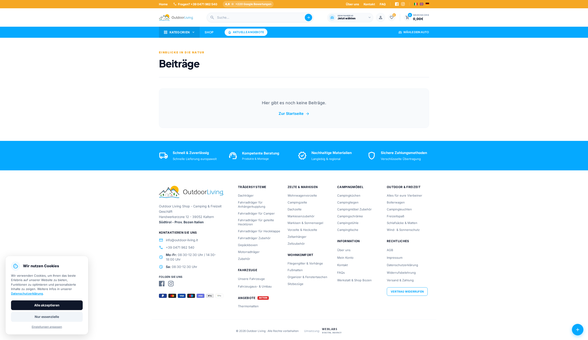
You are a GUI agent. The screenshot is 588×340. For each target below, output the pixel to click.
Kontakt (369, 4)
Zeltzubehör (296, 243)
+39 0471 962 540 (176, 247)
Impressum (394, 257)
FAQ (383, 4)
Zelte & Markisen (303, 187)
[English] (421, 4)
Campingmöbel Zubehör (354, 209)
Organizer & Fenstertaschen (307, 277)
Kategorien (179, 32)
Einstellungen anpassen (47, 326)
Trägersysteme (252, 187)
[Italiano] (416, 4)
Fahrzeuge (247, 270)
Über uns (352, 4)
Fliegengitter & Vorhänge (305, 263)
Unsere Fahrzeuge (251, 279)
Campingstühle (348, 223)
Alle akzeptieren (46, 305)
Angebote (247, 298)
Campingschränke (350, 216)
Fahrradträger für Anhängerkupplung (251, 204)
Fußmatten (295, 270)
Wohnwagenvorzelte (302, 195)
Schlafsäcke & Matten (402, 223)
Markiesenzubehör (301, 216)
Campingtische (347, 230)
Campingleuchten (399, 209)
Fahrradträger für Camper (256, 213)
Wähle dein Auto (413, 32)
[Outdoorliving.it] (176, 17)
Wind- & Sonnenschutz (403, 230)
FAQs (341, 272)
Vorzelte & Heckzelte (302, 230)
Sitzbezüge (295, 284)
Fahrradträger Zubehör (254, 238)
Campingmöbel (350, 187)
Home (163, 4)
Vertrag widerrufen (407, 291)
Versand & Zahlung (400, 280)
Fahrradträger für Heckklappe (259, 231)
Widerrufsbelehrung (401, 272)
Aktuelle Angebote (246, 32)
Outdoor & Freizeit (404, 187)
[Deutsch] (427, 4)
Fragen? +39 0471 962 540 (195, 4)
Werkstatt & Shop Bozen (354, 280)
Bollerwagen (396, 202)
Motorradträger (249, 252)
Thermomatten (248, 306)
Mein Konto (345, 257)
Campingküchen (348, 195)
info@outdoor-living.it (178, 240)
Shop (209, 32)
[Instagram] (403, 4)
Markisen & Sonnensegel (305, 223)
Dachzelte (295, 209)
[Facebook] (397, 4)
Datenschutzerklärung (402, 265)
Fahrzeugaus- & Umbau (255, 286)
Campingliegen (348, 202)
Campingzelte (297, 202)
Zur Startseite (294, 113)
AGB (390, 250)
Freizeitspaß (395, 216)
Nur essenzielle (47, 317)
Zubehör (244, 259)
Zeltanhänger (297, 236)
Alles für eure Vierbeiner (404, 195)
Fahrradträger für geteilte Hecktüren (256, 222)
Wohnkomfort (301, 255)
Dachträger (246, 195)
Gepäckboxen (248, 245)
